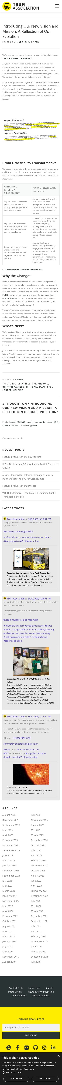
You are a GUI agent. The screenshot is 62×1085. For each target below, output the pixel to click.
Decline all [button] (45, 1078)
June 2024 (7, 855)
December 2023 (39, 865)
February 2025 (10, 840)
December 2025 (10, 819)
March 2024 (8, 860)
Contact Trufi (16, 988)
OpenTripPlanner (13, 387)
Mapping (18, 390)
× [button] (58, 1056)
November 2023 (10, 870)
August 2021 (9, 926)
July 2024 (36, 850)
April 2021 (36, 931)
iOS (14, 383)
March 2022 (37, 910)
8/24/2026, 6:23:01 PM (39, 598)
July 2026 (36, 814)
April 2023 (36, 885)
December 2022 (39, 895)
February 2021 (38, 936)
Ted (37, 42)
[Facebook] (17, 1047)
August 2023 (37, 875)
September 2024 (11, 850)
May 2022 (36, 906)
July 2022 (36, 900)
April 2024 (36, 855)
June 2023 (36, 880)
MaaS (42, 387)
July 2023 (7, 880)
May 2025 (36, 829)
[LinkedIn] (53, 1047)
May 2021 (7, 931)
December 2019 (10, 956)
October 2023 (38, 870)
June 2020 (36, 946)
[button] (31, 1072)
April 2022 (7, 910)
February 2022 (10, 916)
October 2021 (9, 921)
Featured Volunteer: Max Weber (19, 485)
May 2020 (7, 951)
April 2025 (7, 835)
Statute (49, 988)
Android (43, 383)
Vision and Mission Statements (17, 58)
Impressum (34, 988)
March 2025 (37, 835)
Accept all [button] (16, 1078)
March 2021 (8, 936)
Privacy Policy (19, 995)
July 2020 (7, 946)
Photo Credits (15, 991)
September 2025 (11, 825)
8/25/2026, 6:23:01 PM (39, 519)
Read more (29, 1068)
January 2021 (9, 941)
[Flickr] (26, 1047)
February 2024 (38, 860)
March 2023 (8, 890)
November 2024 (10, 845)
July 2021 (36, 926)
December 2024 (39, 840)
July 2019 (36, 961)
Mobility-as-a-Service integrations (17, 295)
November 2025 (39, 819)
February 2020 (38, 951)
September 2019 (39, 956)
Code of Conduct (41, 995)
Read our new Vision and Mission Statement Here (22, 269)
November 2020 (39, 941)
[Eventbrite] (8, 1047)
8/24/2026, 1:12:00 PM (39, 716)
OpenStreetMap (27, 383)
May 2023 (7, 885)
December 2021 (39, 916)
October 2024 (38, 845)
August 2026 (9, 814)
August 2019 (9, 961)
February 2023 (38, 890)
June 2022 (7, 906)
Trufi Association (15, 519)
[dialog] (31, 1068)
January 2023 (9, 895)
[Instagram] (44, 1047)
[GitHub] (35, 1047)
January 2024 (9, 865)
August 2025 (37, 825)
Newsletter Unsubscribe (41, 991)
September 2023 (11, 875)
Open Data (31, 387)
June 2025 (7, 829)
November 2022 (10, 900)
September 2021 (39, 921)
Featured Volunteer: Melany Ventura (21, 456)
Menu (56, 6)
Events (19, 379)
